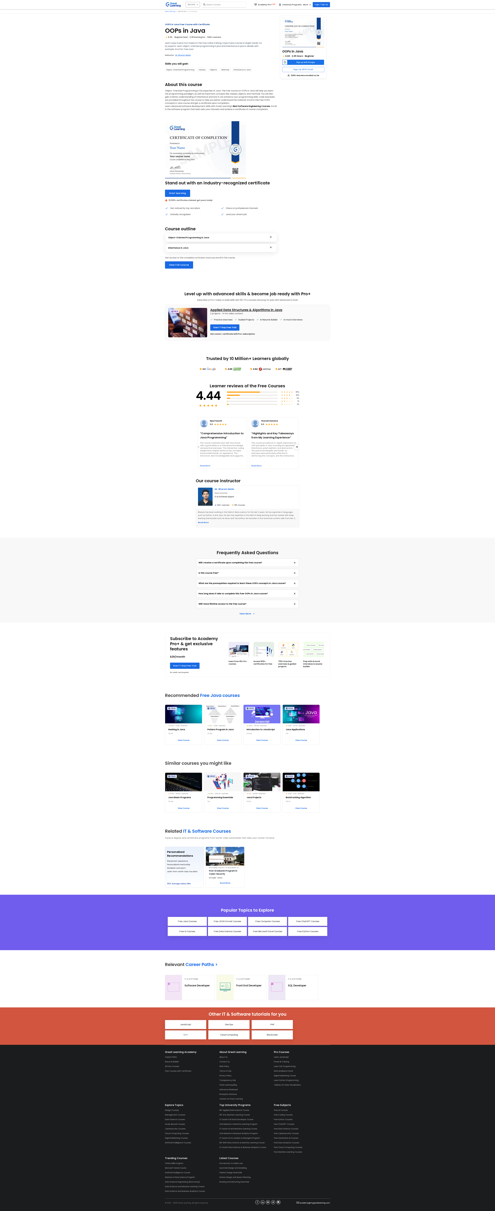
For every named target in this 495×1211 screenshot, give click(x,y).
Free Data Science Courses (286, 1128)
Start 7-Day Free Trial (184, 665)
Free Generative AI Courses (286, 1138)
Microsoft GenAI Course (175, 1168)
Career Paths (171, 1057)
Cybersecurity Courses (175, 1128)
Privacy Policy (225, 1075)
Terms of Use (225, 1071)
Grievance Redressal (228, 1089)
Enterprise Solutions (228, 1094)
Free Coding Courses (283, 1115)
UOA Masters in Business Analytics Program (238, 1133)
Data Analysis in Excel (283, 1071)
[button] (303, 32)
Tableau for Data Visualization (287, 1085)
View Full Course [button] (179, 264)
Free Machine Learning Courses (288, 1152)
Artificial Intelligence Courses (178, 1142)
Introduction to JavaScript (261, 729)
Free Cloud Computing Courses (288, 1147)
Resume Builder (172, 1061)
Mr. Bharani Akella (183, 55)
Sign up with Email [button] (303, 69)
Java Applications (295, 729)
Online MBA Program (174, 1163)
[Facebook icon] (257, 1202)
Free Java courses (220, 695)
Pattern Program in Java (220, 729)
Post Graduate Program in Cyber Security (223, 872)
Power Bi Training (281, 1061)
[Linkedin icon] (263, 1202)
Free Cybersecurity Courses (286, 1133)
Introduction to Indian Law (231, 1163)
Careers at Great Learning (231, 1099)
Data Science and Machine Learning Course (184, 1186)
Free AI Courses (281, 1110)
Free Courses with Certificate (178, 1071)
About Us (223, 1057)
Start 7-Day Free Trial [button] (224, 327)
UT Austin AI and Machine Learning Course (238, 1128)
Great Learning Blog (228, 1085)
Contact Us (224, 1061)
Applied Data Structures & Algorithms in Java (246, 310)
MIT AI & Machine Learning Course (234, 1115)
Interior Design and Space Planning (235, 1177)
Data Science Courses (175, 1119)
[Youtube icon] (268, 1202)
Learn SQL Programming (285, 1066)
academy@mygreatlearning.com (315, 1203)
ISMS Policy (224, 1066)
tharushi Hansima (269, 421)
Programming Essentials (220, 797)
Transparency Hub (227, 1080)
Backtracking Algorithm (298, 797)
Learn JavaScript (281, 1057)
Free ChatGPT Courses (284, 1124)
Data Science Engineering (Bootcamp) (182, 1182)
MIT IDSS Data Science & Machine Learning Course (242, 1142)
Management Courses (175, 1115)
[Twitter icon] (273, 1202)
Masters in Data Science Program (180, 1177)
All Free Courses (172, 1066)
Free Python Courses (283, 1119)
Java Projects (254, 797)
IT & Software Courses (207, 831)
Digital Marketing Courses (176, 1138)
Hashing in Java (176, 729)
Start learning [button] (177, 193)
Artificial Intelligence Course (177, 1172)
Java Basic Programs (179, 797)
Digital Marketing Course (285, 1075)
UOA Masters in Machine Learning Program (238, 1124)
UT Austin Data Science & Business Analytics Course (242, 1147)
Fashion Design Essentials (230, 1172)
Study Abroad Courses (175, 1124)
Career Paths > (201, 965)
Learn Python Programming (286, 1080)
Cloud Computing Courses (177, 1133)
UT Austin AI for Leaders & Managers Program (239, 1138)
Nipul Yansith (216, 421)
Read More (203, 522)
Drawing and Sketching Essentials (234, 1182)
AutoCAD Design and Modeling (233, 1168)
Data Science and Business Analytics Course (185, 1191)
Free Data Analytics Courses (286, 1142)
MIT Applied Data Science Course (234, 1110)
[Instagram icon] (278, 1202)
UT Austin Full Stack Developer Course (236, 1119)
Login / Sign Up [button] (321, 4)
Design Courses (172, 1110)
